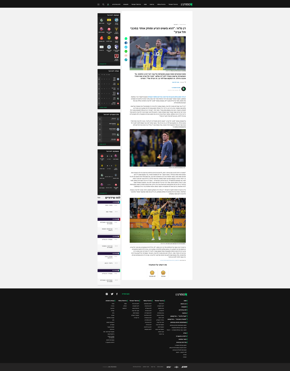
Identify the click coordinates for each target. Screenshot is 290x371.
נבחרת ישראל (160, 315)
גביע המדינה (160, 313)
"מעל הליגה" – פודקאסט (178, 316)
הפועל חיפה (161, 327)
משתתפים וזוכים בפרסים (178, 322)
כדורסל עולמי (122, 300)
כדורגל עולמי (161, 4)
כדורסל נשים (135, 308)
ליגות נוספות (148, 329)
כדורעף (112, 308)
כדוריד (112, 306)
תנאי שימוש (182, 339)
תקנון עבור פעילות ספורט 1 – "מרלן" (176, 330)
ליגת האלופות (147, 303)
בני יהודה (161, 334)
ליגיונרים (161, 310)
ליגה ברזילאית (147, 327)
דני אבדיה (136, 317)
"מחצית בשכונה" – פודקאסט (177, 319)
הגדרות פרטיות (137, 366)
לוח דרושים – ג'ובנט (181, 352)
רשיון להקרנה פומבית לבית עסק (177, 347)
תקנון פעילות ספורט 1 (180, 345)
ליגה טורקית (148, 322)
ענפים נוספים (110, 300)
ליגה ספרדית (148, 313)
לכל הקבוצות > (102, 64)
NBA (125, 303)
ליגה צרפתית (148, 317)
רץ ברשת (183, 304)
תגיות (184, 354)
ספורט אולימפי (110, 317)
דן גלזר (173, 260)
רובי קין (161, 260)
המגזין (184, 357)
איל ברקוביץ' (177, 260)
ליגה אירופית (148, 306)
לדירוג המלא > (102, 144)
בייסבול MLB (111, 334)
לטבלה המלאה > (103, 107)
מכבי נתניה (161, 331)
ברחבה (152, 4)
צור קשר (153, 366)
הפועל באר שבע (159, 329)
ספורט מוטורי (110, 327)
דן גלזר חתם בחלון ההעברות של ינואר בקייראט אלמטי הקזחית (167, 97)
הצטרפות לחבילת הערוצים (179, 350)
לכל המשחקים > (103, 193)
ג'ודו (113, 313)
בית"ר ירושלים (160, 320)
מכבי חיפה (161, 317)
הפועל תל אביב (160, 324)
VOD (145, 4)
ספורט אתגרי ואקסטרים (110, 337)
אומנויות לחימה (110, 340)
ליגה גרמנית (148, 310)
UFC (113, 320)
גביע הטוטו (161, 308)
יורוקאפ (125, 308)
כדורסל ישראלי (136, 4)
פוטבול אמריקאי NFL (108, 331)
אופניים (112, 324)
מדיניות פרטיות (181, 342)
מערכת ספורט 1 (176, 87)
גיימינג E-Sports (181, 336)
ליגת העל (176, 24)
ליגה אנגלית (148, 308)
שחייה (112, 310)
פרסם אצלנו (160, 366)
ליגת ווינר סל (135, 303)
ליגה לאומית (160, 306)
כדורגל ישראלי (173, 4)
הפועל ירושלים (135, 315)
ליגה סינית (148, 324)
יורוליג (125, 306)
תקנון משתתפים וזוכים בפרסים (178, 325)
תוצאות (125, 4)
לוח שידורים (116, 4)
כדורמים (112, 329)
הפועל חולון (136, 313)
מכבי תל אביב (175, 82)
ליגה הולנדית (148, 320)
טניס (184, 333)
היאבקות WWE (110, 322)
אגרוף (112, 315)
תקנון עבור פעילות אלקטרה (179, 327)
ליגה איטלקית (147, 315)
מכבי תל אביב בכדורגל (168, 260)
